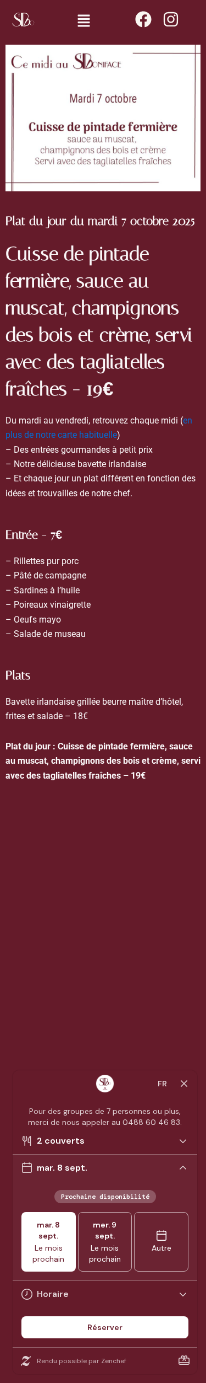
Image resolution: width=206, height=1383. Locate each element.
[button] (83, 21)
